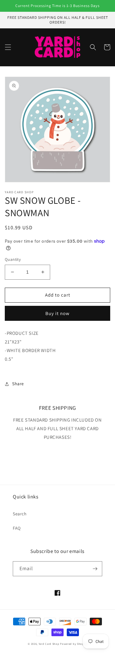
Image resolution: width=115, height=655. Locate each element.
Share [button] (18, 383)
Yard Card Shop (49, 643)
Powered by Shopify (73, 643)
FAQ (17, 528)
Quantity (13, 259)
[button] (8, 47)
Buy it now (57, 313)
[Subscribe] (95, 568)
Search (20, 514)
